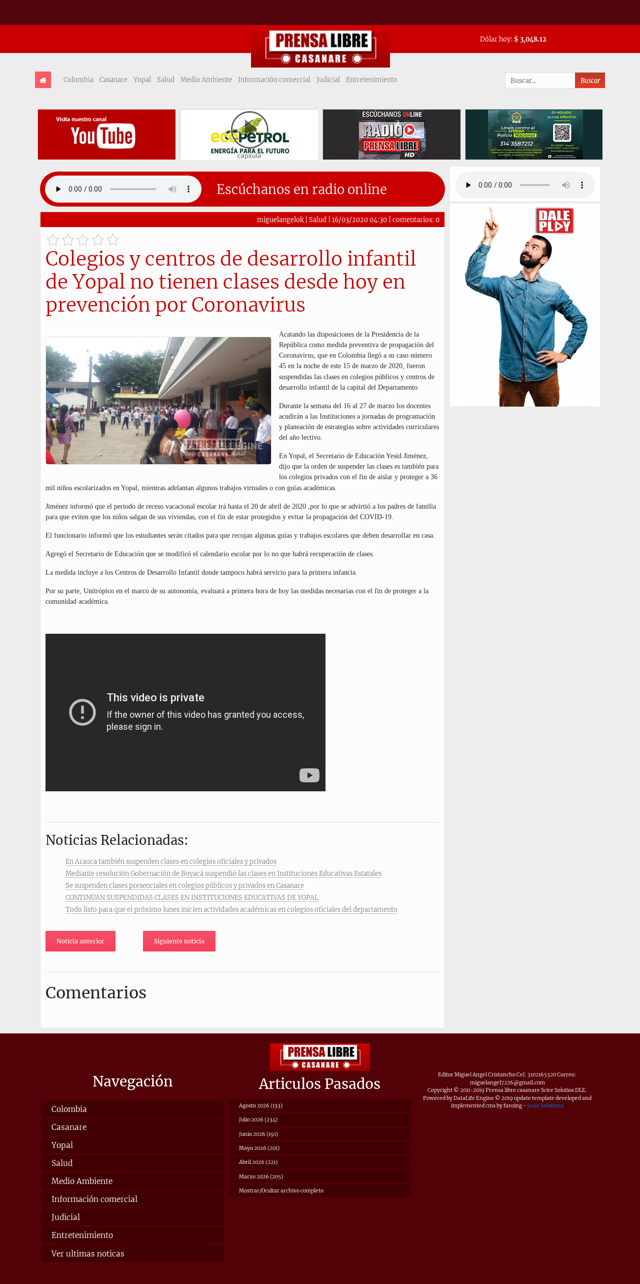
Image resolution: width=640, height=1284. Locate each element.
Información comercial (274, 80)
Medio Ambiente (206, 80)
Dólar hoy (495, 39)
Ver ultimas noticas (88, 1253)
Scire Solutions (545, 1105)
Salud (165, 80)
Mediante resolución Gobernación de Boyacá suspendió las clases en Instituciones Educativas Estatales (224, 873)
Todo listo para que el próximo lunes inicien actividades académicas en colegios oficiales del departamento (232, 909)
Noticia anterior (80, 941)
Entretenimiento (372, 80)
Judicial (328, 80)
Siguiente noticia (179, 941)
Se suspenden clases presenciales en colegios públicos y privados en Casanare (185, 885)
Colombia (79, 80)
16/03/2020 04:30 (359, 220)
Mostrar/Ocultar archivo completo (281, 1190)
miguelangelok (280, 220)
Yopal (142, 80)
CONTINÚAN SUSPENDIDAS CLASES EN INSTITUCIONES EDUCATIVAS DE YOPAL (192, 897)
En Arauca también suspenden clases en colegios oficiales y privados (171, 861)
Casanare (114, 80)
